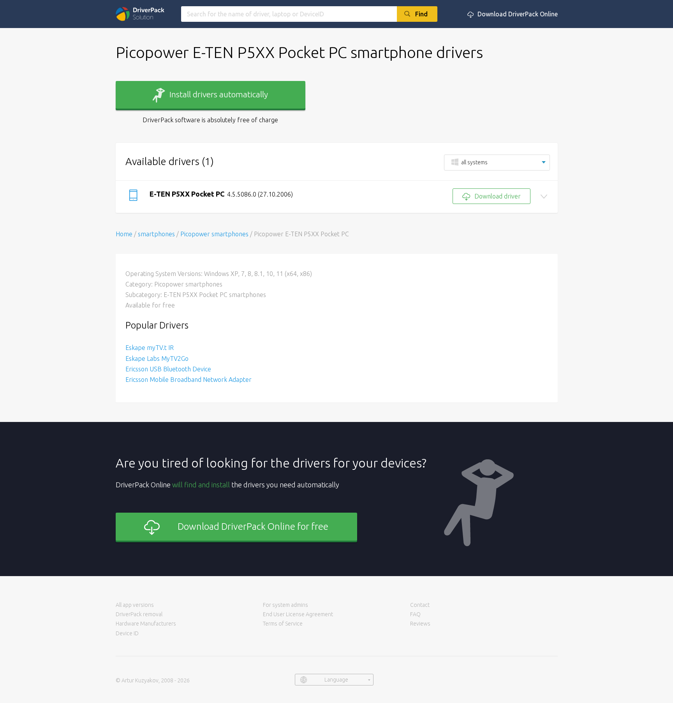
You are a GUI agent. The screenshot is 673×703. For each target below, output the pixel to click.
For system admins (285, 605)
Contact (420, 605)
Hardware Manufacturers (146, 623)
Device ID (127, 633)
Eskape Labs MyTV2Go (157, 358)
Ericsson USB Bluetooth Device (168, 369)
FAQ (415, 614)
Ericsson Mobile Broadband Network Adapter (188, 379)
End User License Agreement (298, 614)
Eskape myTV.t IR (149, 347)
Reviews (420, 623)
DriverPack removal (139, 614)
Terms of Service (283, 623)
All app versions (135, 605)
